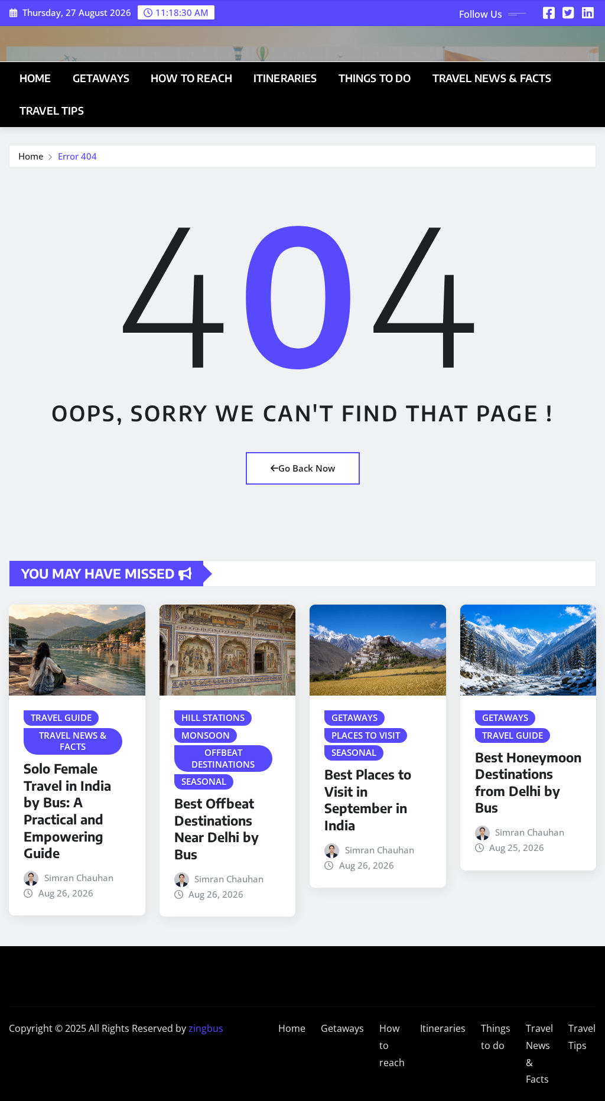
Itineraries (285, 78)
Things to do (375, 78)
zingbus (205, 1028)
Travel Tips (51, 110)
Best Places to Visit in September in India (367, 799)
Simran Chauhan (78, 878)
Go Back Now (306, 468)
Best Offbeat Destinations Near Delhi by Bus (216, 828)
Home (35, 78)
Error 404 (77, 156)
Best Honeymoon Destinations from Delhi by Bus (528, 782)
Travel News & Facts (492, 78)
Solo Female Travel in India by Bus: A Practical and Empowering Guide (67, 810)
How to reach (191, 78)
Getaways (101, 78)
